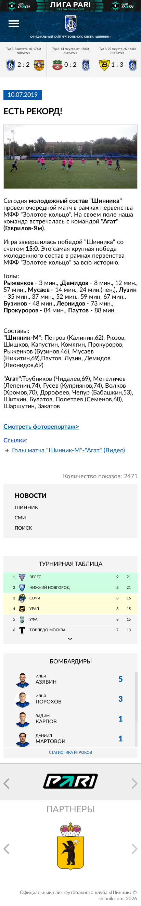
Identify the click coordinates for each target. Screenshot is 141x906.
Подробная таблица (70, 639)
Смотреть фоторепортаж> (41, 427)
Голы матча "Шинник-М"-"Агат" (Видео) (68, 451)
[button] (6, 783)
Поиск (23, 528)
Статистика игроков (70, 752)
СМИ (20, 518)
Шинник (26, 507)
